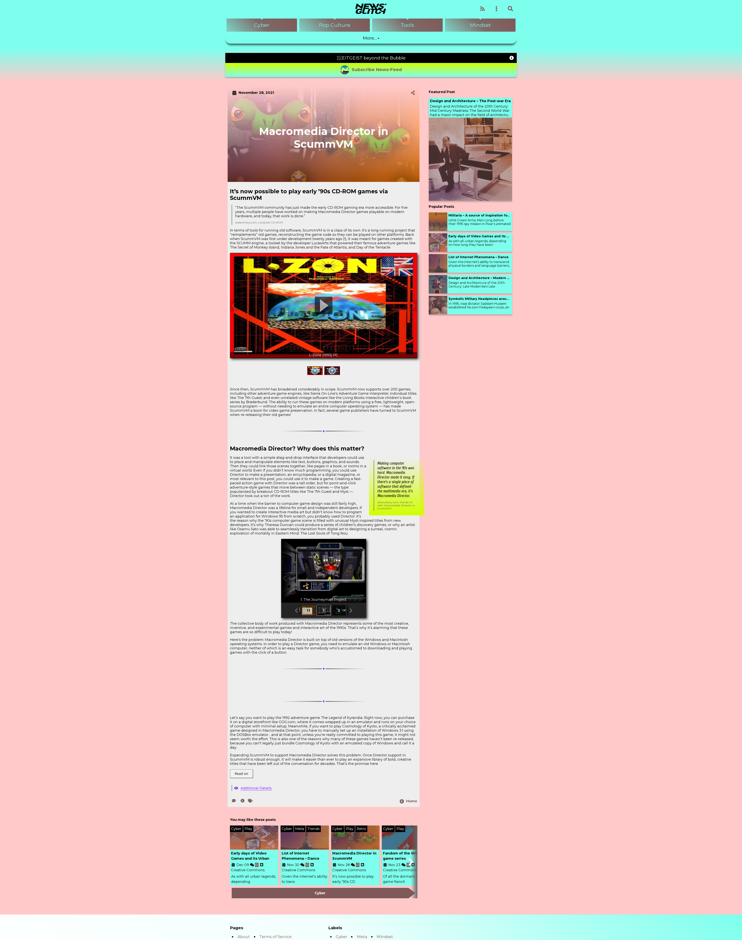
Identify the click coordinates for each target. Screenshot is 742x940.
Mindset (385, 937)
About (243, 937)
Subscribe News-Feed (377, 69)
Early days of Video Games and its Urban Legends (250, 859)
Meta (362, 937)
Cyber (341, 937)
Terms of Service (275, 937)
